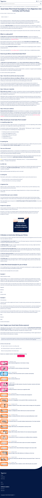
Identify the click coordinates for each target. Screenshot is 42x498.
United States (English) (9, 495)
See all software (21, 355)
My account (2, 488)
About (2, 482)
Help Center (2, 490)
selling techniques (14, 39)
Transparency (3, 476)
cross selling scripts (15, 50)
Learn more (34, 339)
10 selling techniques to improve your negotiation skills (12, 348)
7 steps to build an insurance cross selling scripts (10, 346)
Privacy (2, 475)
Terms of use (3, 478)
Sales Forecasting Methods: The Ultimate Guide (10, 350)
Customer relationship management (18, 6)
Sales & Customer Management (7, 6)
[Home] (0, 6)
